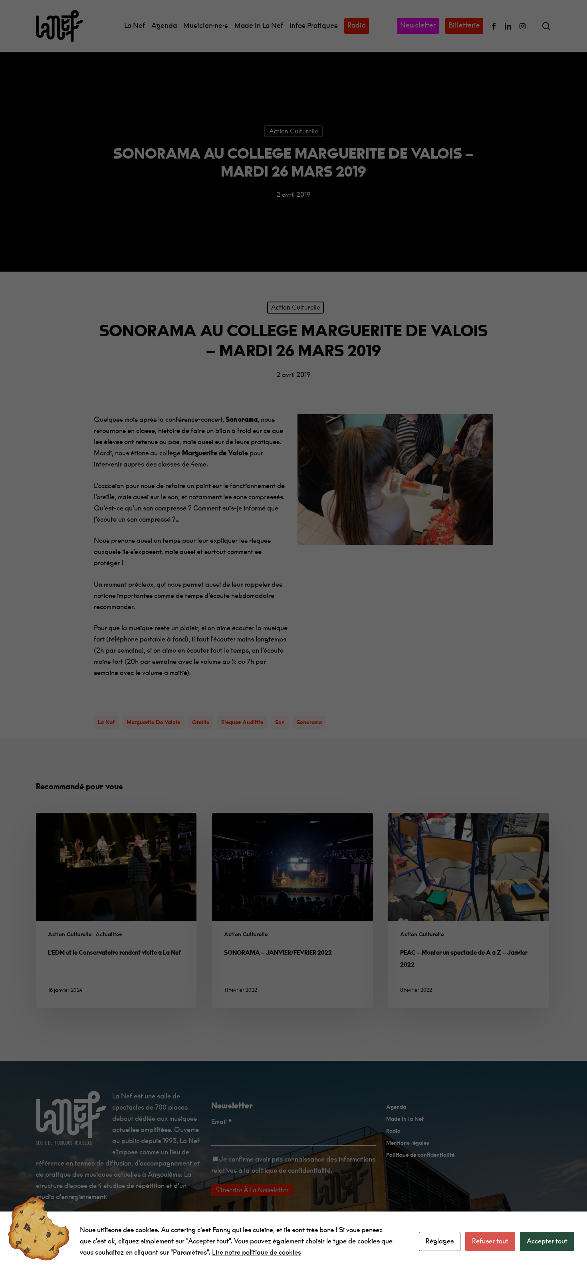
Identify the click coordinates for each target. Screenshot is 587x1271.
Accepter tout (547, 1241)
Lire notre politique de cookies (256, 1252)
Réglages (440, 1241)
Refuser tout (490, 1241)
